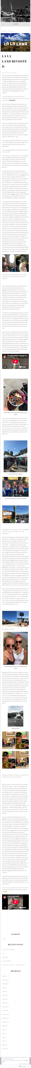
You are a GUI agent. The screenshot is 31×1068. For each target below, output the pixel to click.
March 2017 (4, 1045)
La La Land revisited (14, 61)
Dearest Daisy (5, 957)
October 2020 (5, 983)
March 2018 (4, 1003)
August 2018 (5, 999)
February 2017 (5, 1048)
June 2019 (4, 991)
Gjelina (8, 546)
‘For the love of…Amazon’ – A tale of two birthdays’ (13, 965)
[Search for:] (15, 938)
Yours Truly (5, 594)
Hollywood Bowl (14, 697)
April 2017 (4, 1041)
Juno (3, 953)
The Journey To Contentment (8, 949)
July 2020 (4, 987)
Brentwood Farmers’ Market (9, 428)
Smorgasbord (23, 428)
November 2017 (5, 1018)
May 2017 (4, 1037)
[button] (8, 263)
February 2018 (5, 1006)
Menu (16, 24)
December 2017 (5, 1014)
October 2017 (5, 1022)
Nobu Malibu (5, 600)
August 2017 (5, 1026)
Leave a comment (12, 72)
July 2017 (4, 1029)
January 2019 (5, 995)
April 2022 (4, 976)
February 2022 (5, 980)
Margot (21, 590)
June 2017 (4, 1033)
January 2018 (5, 1010)
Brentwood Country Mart (8, 805)
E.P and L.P (18, 596)
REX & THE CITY (15, 13)
